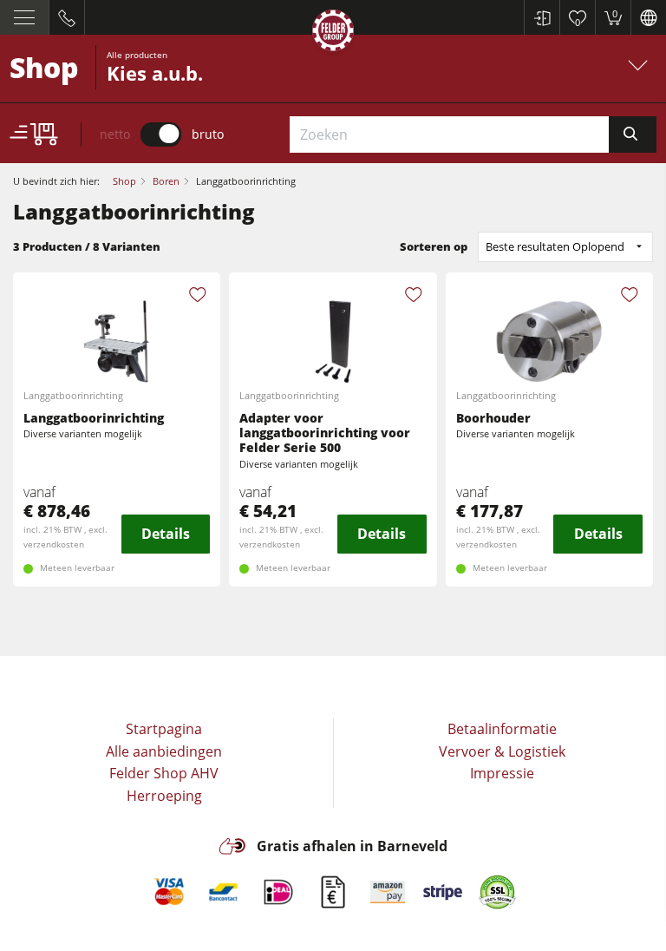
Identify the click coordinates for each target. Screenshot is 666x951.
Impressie (502, 773)
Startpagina (164, 728)
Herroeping (164, 795)
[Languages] (648, 17)
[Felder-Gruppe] (333, 33)
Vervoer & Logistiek (502, 751)
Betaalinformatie (502, 728)
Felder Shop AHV (164, 773)
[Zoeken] (632, 134)
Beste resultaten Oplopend (555, 246)
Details (165, 533)
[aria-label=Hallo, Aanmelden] (541, 17)
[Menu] (24, 17)
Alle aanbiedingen (164, 751)
